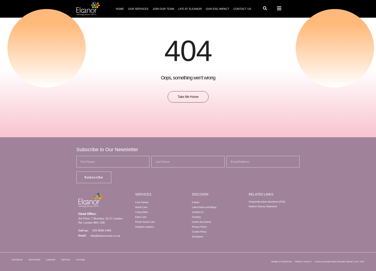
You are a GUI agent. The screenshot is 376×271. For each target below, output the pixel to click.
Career (195, 202)
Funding (196, 217)
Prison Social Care (145, 222)
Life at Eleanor (190, 8)
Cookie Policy (199, 231)
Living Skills (141, 212)
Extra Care (140, 217)
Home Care (141, 207)
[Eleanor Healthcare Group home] (88, 9)
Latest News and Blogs (204, 207)
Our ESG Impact (217, 8)
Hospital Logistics (144, 227)
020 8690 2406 (101, 230)
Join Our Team (163, 8)
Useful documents (201, 222)
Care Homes (142, 202)
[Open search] (265, 8)
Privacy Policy (199, 227)
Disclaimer (197, 236)
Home (120, 8)
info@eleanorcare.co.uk (105, 235)
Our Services (138, 8)
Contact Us (242, 8)
